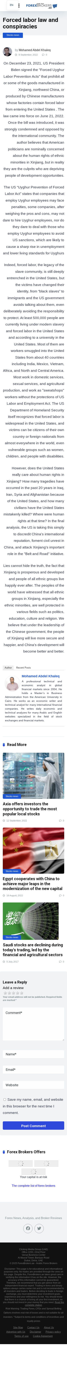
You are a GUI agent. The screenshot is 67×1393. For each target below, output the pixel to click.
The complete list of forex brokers (33, 1185)
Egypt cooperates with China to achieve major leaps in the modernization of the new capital (32, 883)
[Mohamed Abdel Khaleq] (12, 690)
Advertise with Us (15, 1332)
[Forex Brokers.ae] (41, 5)
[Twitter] (39, 1228)
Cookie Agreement (43, 1336)
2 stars (9, 993)
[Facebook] (28, 1228)
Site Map (18, 1327)
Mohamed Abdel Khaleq (35, 50)
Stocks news (13, 35)
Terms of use (21, 1336)
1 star (5, 993)
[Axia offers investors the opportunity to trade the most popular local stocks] (33, 776)
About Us (49, 1327)
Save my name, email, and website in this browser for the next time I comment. (33, 1106)
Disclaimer (35, 1332)
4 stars (17, 993)
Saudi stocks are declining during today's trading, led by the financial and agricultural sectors (33, 950)
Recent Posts (23, 667)
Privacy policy (53, 1332)
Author (8, 667)
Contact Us (33, 1327)
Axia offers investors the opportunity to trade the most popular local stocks (30, 809)
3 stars (13, 993)
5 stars (22, 993)
